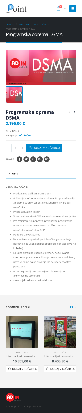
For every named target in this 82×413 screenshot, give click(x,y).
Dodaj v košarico (46, 148)
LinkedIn (33, 159)
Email (47, 159)
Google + (40, 159)
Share (10, 159)
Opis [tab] (15, 173)
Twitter (26, 159)
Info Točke (25, 135)
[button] (71, 307)
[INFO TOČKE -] (16, 8)
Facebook (19, 159)
